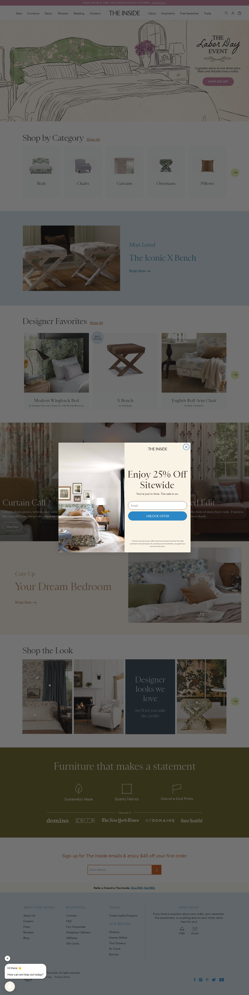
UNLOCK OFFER (157, 516)
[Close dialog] (186, 447)
